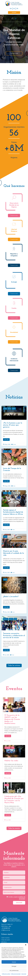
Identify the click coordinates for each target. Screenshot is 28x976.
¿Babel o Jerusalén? (14, 595)
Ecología (5, 451)
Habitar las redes (14, 762)
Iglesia (9, 408)
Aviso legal (23, 974)
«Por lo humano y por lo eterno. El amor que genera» (14, 426)
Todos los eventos (14, 828)
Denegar (14, 966)
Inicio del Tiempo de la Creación (14, 468)
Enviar (19, 903)
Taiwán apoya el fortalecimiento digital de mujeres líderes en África (14, 510)
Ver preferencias (14, 970)
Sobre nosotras (5, 938)
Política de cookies (6, 974)
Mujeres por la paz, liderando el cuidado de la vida (14, 554)
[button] (25, 945)
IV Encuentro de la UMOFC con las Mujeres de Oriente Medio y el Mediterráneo (14, 719)
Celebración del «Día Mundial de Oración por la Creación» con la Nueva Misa (14, 801)
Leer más (6, 439)
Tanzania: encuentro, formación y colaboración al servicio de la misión (14, 636)
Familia (5, 408)
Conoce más (14, 53)
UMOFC (13, 408)
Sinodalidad (7, 747)
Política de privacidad (16, 974)
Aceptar (14, 962)
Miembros (6, 619)
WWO (9, 493)
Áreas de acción (5, 940)
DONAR (14, 12)
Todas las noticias (14, 665)
